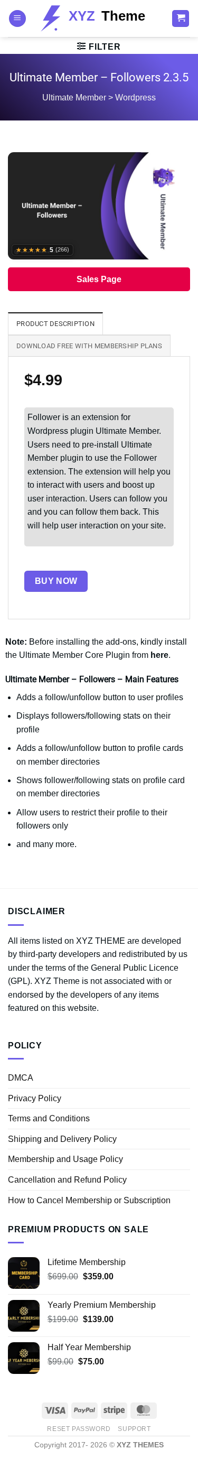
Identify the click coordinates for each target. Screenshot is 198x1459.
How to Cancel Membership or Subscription (89, 1200)
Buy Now (56, 581)
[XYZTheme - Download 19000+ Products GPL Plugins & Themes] (99, 18)
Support (134, 1429)
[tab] (55, 323)
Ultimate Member (74, 97)
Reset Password (79, 1429)
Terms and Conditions (49, 1118)
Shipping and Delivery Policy (62, 1139)
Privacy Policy (34, 1098)
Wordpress (135, 97)
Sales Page (99, 279)
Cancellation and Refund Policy (67, 1179)
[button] (17, 18)
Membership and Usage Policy (65, 1159)
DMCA (20, 1077)
